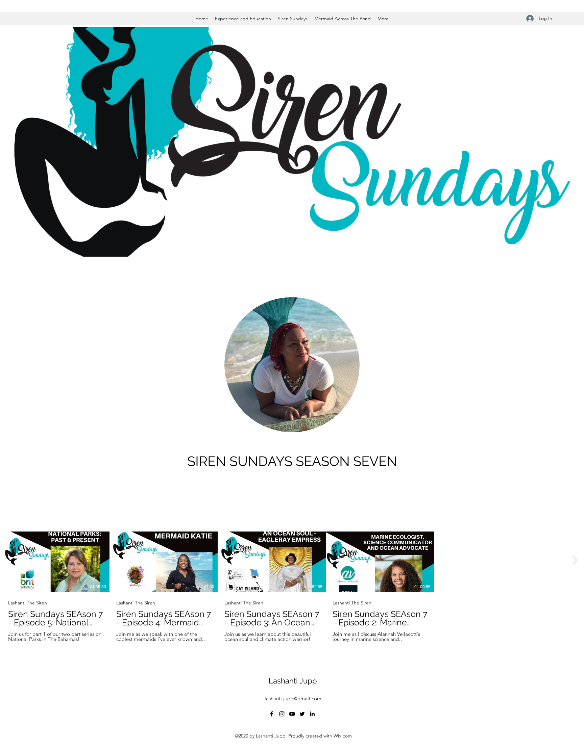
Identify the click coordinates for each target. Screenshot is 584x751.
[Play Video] (55, 562)
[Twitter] (302, 713)
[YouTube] (292, 713)
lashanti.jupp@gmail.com (293, 698)
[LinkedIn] (312, 713)
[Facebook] (271, 713)
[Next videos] (574, 560)
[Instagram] (281, 713)
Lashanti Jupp (293, 680)
